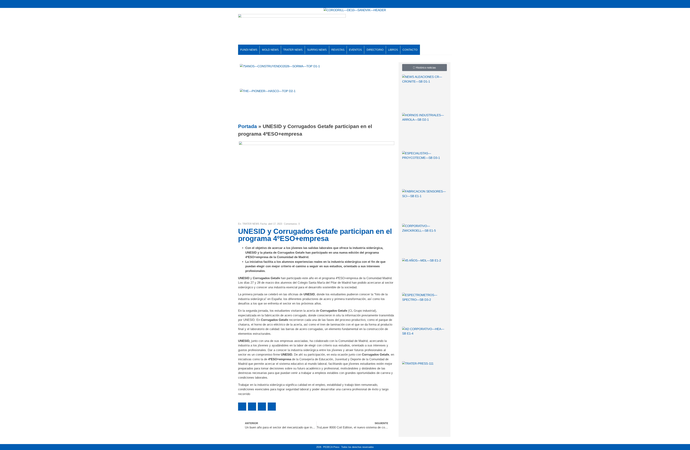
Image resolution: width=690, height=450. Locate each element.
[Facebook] (442, 4)
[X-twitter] (437, 4)
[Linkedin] (448, 4)
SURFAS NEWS (317, 49)
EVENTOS (355, 49)
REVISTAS (337, 49)
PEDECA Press (331, 447)
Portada (247, 126)
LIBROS (393, 49)
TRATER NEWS (293, 49)
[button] (242, 407)
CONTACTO (410, 49)
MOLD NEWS (270, 49)
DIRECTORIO (375, 49)
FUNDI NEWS (248, 49)
